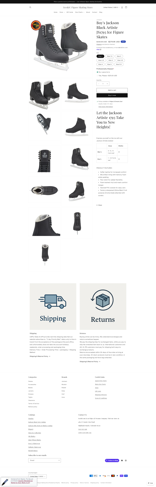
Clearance (31, 400)
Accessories (32, 384)
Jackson (64, 381)
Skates (30, 381)
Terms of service (84, 482)
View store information (105, 106)
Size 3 (111, 60)
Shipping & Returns (101, 394)
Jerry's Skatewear (34, 443)
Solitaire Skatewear (34, 447)
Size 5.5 (119, 64)
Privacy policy (74, 482)
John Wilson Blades (34, 440)
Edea (63, 391)
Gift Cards (98, 391)
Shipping (99, 44)
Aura (63, 397)
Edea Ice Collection (34, 433)
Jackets (30, 391)
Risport (30, 429)
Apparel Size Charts (101, 380)
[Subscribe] (59, 460)
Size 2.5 (101, 60)
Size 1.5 (109, 56)
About (96, 387)
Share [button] (100, 205)
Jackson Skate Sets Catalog (37, 422)
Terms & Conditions (101, 398)
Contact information (106, 482)
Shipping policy (94, 482)
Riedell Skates (33, 450)
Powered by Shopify (54, 482)
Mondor (64, 384)
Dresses (30, 394)
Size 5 (109, 64)
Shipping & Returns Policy (39, 356)
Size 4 (100, 64)
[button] (30, 7)
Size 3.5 (120, 60)
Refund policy (32, 407)
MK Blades (31, 436)
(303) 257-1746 (82, 429)
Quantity (99, 80)
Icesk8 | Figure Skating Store (41, 482)
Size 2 (119, 56)
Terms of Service (33, 403)
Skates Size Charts (100, 384)
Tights (30, 397)
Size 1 (100, 56)
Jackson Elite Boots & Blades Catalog (40, 426)
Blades (30, 387)
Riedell (64, 387)
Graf (63, 394)
